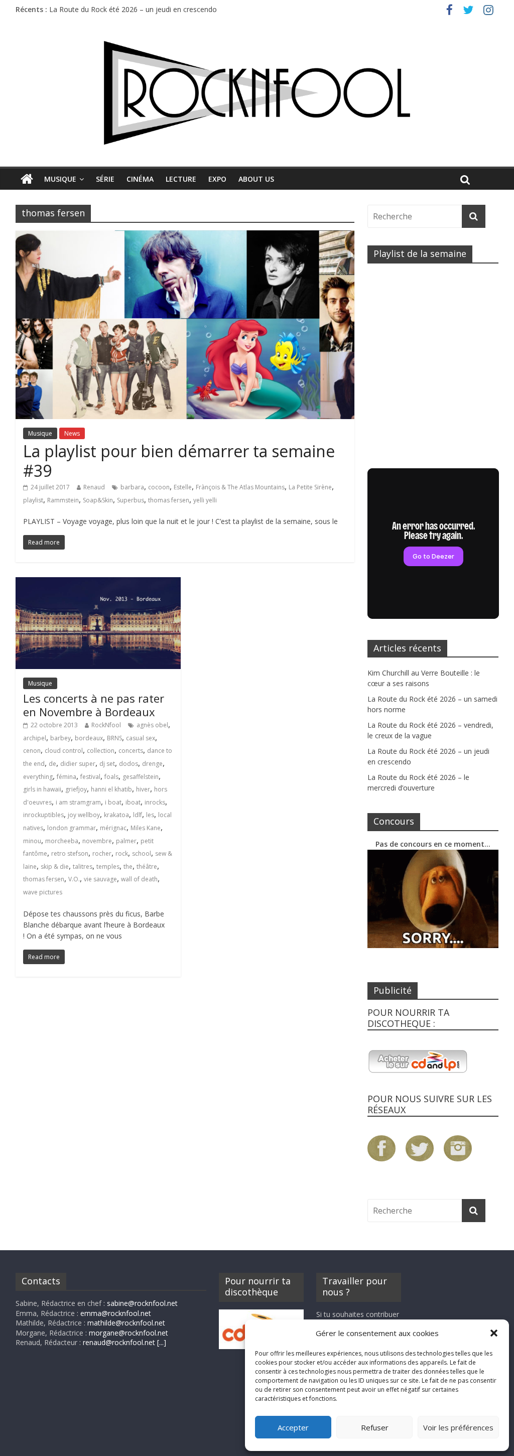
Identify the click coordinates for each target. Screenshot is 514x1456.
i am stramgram (78, 802)
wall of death (139, 879)
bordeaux (89, 738)
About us (256, 179)
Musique (60, 179)
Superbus (130, 500)
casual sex (140, 738)
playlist (33, 500)
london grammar (71, 828)
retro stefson (69, 853)
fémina (66, 776)
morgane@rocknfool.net (128, 1333)
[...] (161, 1342)
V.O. (74, 879)
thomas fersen (168, 500)
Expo (217, 179)
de (52, 763)
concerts (130, 750)
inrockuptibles (43, 815)
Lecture (181, 179)
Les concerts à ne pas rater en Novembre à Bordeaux (93, 705)
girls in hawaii (42, 789)
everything (38, 776)
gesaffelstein (140, 776)
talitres (82, 866)
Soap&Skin (98, 500)
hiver (143, 789)
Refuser (375, 1427)
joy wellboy (84, 815)
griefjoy (76, 789)
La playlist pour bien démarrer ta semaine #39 (179, 460)
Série (105, 179)
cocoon (159, 487)
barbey (60, 738)
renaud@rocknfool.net (119, 1342)
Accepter (293, 1427)
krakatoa (116, 815)
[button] (494, 1333)
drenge (152, 763)
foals (111, 776)
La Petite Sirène (310, 487)
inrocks (155, 802)
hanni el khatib (111, 789)
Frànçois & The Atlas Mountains (240, 487)
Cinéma (140, 179)
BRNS (114, 738)
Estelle (183, 487)
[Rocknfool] (257, 93)
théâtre (147, 866)
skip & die (55, 866)
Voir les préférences (458, 1427)
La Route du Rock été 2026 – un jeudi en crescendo (133, 9)
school (141, 853)
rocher (101, 853)
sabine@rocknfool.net (142, 1303)
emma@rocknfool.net (115, 1313)
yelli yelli (205, 500)
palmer (126, 841)
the (128, 866)
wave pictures (42, 892)
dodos (128, 763)
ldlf (137, 815)
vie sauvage (100, 879)
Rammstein (63, 500)
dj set (107, 763)
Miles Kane (146, 828)
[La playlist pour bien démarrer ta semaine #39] (185, 236)
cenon (32, 750)
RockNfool (106, 725)
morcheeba (61, 841)
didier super (77, 763)
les (150, 815)
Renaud (94, 487)
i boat (113, 802)
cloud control (64, 750)
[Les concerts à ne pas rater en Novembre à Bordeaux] (98, 583)
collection (100, 750)
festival (90, 776)
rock (121, 853)
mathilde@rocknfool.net (126, 1323)
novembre (97, 841)
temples (107, 866)
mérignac (113, 828)
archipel (34, 738)
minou (32, 841)
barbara (132, 487)
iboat (133, 802)
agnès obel (152, 725)
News (72, 433)
